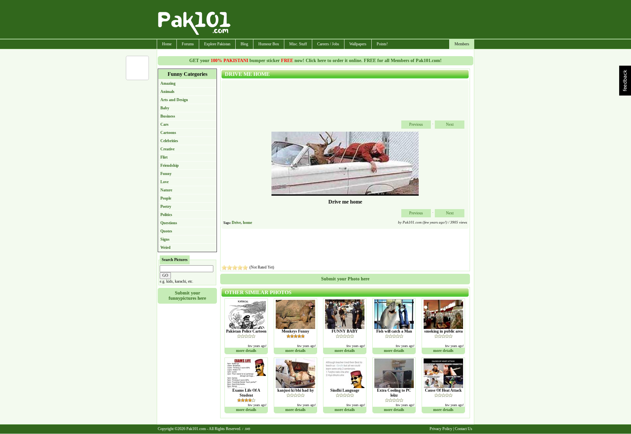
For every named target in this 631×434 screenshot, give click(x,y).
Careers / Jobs (328, 44)
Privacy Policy (441, 428)
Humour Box (268, 44)
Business (167, 116)
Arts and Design (174, 100)
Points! (382, 44)
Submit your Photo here (345, 278)
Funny (166, 173)
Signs (165, 239)
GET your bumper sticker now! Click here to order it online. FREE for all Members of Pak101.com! (315, 60)
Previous (416, 124)
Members (462, 44)
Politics (166, 214)
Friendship (169, 165)
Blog (244, 44)
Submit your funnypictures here (187, 296)
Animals (167, 91)
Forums (188, 44)
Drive (236, 222)
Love (164, 182)
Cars (164, 124)
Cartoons (168, 132)
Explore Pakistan (217, 44)
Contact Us (463, 428)
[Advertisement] (352, 20)
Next (450, 124)
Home (167, 44)
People (165, 198)
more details (246, 350)
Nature (166, 190)
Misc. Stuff (298, 44)
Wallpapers (357, 44)
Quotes (166, 231)
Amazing (167, 83)
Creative (167, 149)
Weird (165, 247)
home (247, 222)
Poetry (165, 206)
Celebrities (169, 141)
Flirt (164, 157)
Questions (168, 223)
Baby (164, 108)
